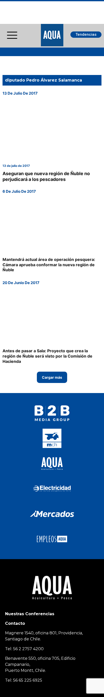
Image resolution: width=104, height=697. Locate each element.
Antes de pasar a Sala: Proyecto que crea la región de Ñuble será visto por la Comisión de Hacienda (47, 356)
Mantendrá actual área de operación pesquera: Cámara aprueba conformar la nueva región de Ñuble (49, 265)
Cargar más (52, 377)
